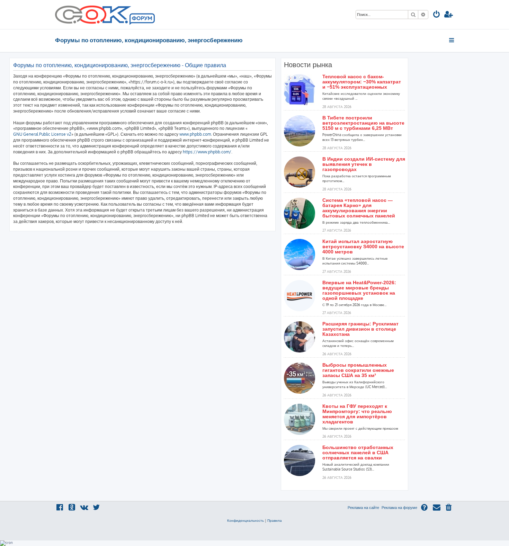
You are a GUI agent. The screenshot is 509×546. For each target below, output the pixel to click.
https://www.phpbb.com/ (207, 151)
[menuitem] (436, 15)
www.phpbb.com (195, 134)
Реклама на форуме (399, 507)
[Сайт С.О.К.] (105, 14)
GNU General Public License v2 (42, 134)
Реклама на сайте (363, 507)
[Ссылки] (452, 40)
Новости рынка (308, 65)
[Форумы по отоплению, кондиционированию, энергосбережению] (141, 19)
